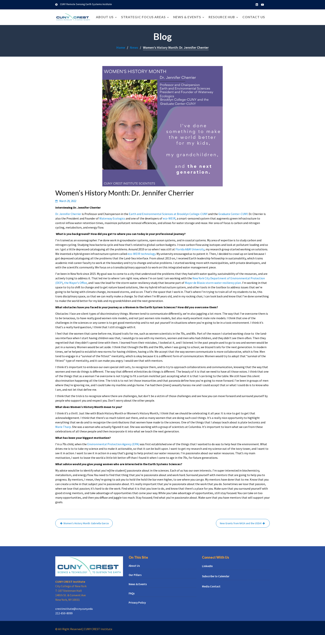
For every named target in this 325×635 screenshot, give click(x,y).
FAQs (132, 593)
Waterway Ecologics (112, 218)
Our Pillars (135, 575)
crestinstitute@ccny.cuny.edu (74, 608)
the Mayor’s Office (75, 283)
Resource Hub (222, 17)
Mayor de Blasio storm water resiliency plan (213, 283)
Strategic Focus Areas (143, 17)
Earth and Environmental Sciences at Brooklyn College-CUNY (168, 214)
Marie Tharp (63, 427)
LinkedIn (207, 566)
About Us (105, 17)
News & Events (187, 17)
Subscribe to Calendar (215, 576)
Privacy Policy (137, 602)
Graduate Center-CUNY (233, 214)
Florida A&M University (189, 249)
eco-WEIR (169, 218)
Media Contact (211, 586)
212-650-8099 (64, 613)
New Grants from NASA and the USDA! (241, 523)
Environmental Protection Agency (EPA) (113, 444)
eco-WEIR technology (141, 254)
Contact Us (253, 17)
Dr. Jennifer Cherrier (68, 214)
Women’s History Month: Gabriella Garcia (86, 523)
